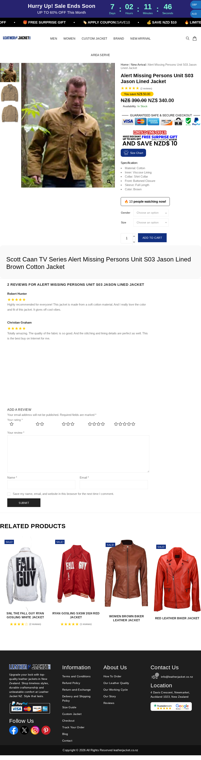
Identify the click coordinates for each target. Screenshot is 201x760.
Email (84, 477)
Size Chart (136, 152)
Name (12, 477)
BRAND (118, 38)
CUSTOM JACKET (94, 38)
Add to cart (152, 237)
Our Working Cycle (115, 689)
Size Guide (69, 707)
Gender (125, 212)
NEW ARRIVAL (140, 38)
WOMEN (69, 38)
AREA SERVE (100, 55)
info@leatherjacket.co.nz (176, 676)
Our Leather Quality (116, 683)
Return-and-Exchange (76, 689)
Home (125, 64)
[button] (110, 127)
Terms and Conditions (76, 676)
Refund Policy (71, 683)
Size (123, 222)
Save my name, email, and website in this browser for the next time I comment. (63, 493)
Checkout (68, 720)
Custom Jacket (71, 714)
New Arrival (138, 64)
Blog (65, 734)
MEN (53, 38)
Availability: (130, 106)
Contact (67, 740)
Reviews (108, 703)
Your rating (15, 419)
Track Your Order (73, 727)
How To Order (112, 676)
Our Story (109, 696)
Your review (15, 432)
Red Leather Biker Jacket (177, 618)
